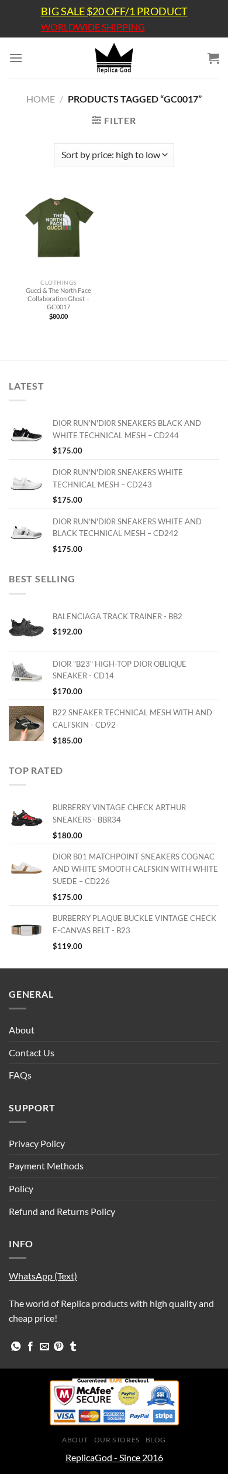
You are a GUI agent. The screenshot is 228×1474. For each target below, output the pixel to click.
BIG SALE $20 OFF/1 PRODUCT (114, 11)
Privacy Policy (37, 1143)
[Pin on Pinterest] (58, 1347)
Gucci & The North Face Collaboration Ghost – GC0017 (58, 298)
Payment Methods (46, 1165)
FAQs (20, 1074)
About (21, 1029)
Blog (156, 1439)
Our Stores (117, 1439)
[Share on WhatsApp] (15, 1347)
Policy (21, 1188)
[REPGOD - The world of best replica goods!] (114, 58)
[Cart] (213, 58)
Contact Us (31, 1052)
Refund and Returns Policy (62, 1211)
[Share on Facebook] (30, 1347)
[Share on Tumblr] (73, 1347)
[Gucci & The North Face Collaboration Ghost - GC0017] (58, 231)
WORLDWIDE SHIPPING (93, 27)
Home (40, 98)
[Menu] (16, 57)
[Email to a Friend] (44, 1347)
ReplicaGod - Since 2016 (114, 1457)
